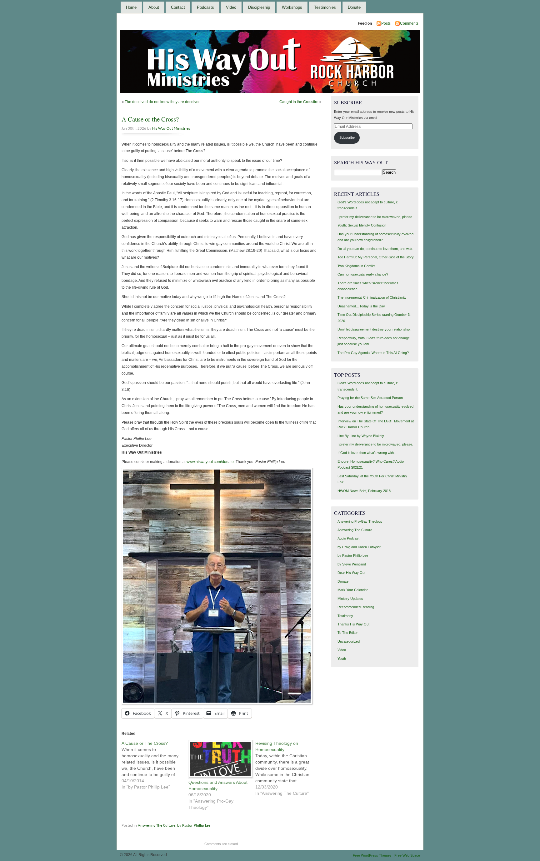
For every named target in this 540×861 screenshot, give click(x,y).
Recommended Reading (356, 607)
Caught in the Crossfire (298, 102)
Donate (354, 7)
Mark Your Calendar (353, 590)
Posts (386, 23)
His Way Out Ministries (171, 129)
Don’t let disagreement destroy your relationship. (374, 329)
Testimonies (325, 7)
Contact (178, 7)
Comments (409, 23)
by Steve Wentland (352, 564)
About (153, 7)
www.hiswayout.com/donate (210, 462)
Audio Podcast (348, 538)
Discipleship (259, 7)
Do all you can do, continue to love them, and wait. (375, 249)
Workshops (292, 7)
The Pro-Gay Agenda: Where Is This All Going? (373, 353)
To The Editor (348, 633)
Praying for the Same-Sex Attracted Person (370, 398)
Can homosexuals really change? (363, 274)
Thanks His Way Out (353, 624)
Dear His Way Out (351, 573)
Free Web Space (407, 855)
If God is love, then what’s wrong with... (367, 453)
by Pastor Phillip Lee (193, 826)
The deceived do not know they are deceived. (163, 102)
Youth (342, 658)
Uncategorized (349, 641)
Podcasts (205, 7)
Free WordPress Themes (372, 855)
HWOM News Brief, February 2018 (364, 491)
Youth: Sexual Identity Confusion (362, 225)
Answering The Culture (156, 826)
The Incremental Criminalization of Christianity (372, 297)
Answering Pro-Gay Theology (360, 521)
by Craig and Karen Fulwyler (359, 547)
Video (231, 7)
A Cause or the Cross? (150, 119)
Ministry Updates (350, 598)
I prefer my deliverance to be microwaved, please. (375, 217)
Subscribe (347, 137)
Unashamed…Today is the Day (361, 306)
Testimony (345, 616)
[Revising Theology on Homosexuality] (288, 768)
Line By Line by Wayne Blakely (361, 436)
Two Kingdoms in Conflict (356, 266)
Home (131, 7)
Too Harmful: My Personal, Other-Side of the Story (376, 257)
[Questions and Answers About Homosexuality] (218, 759)
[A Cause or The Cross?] (155, 765)
